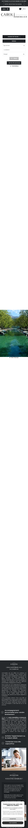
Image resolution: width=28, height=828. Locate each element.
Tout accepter (13, 822)
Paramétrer (13, 818)
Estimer (14, 41)
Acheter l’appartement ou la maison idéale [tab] (15, 737)
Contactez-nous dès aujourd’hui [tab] (13, 743)
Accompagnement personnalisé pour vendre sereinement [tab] (14, 712)
